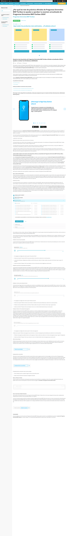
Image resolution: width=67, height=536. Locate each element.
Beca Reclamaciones (6, 17)
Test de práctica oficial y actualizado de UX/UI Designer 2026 (22, 90)
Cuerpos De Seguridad (38, 3)
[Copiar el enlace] (18, 24)
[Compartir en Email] (16, 24)
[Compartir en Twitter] (14, 24)
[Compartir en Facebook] (13, 24)
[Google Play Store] (16, 1)
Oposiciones (11, 3)
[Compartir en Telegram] (20, 24)
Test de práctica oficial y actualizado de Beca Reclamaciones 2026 (23, 88)
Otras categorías (48, 3)
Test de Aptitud (23, 3)
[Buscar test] (6, 11)
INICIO (14, 5)
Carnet (6, 3)
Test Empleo (17, 3)
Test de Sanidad (30, 3)
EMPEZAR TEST (17, 20)
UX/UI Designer (5, 26)
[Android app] (43, 127)
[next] (65, 109)
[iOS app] (35, 127)
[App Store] (11, 1)
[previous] (14, 109)
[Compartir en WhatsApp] (17, 24)
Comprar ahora (23, 20)
